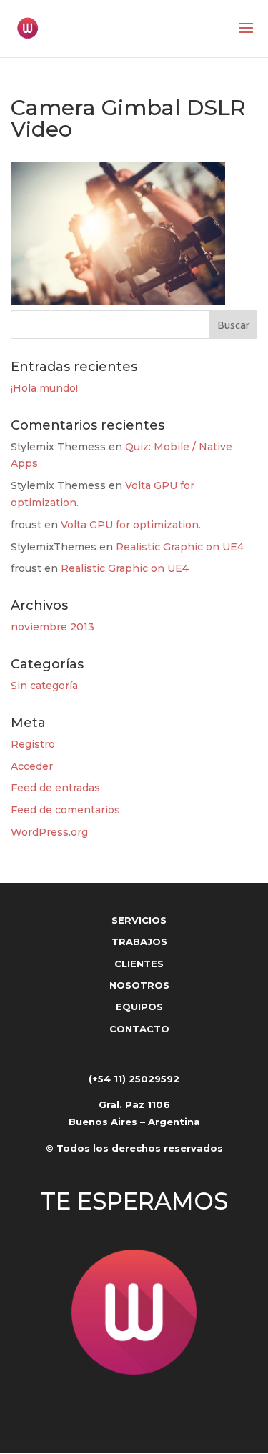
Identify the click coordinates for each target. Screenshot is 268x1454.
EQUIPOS (139, 1006)
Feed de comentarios (65, 809)
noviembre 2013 (52, 626)
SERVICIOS (139, 920)
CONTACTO (139, 1028)
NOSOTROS (139, 985)
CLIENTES (139, 963)
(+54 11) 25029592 (134, 1078)
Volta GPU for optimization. (131, 524)
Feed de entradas (55, 787)
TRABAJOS (139, 941)
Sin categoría (44, 685)
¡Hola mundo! (44, 388)
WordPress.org (49, 832)
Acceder (32, 766)
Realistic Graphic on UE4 (180, 546)
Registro (33, 744)
